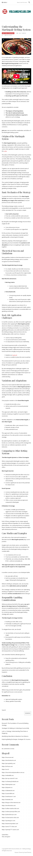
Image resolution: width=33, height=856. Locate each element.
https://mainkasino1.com (9, 796)
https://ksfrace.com (7, 766)
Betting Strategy (8, 33)
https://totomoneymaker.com (10, 823)
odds (5, 151)
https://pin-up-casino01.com (10, 778)
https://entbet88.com (8, 775)
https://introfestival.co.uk (9, 760)
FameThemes (27, 852)
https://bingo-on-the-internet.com (11, 802)
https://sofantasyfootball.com (10, 781)
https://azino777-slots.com (9, 826)
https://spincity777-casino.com (10, 829)
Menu (5, 2)
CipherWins (5, 834)
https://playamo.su (7, 787)
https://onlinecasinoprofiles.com (11, 811)
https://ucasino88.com (8, 793)
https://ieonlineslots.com (9, 805)
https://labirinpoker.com (8, 784)
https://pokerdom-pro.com (9, 814)
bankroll (14, 355)
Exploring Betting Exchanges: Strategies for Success (16, 739)
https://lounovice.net (7, 757)
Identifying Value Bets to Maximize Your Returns (15, 736)
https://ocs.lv (5, 769)
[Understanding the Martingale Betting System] (16, 46)
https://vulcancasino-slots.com (10, 817)
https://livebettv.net (7, 799)
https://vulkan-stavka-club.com (10, 808)
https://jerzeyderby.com (8, 763)
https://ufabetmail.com (8, 790)
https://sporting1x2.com (8, 820)
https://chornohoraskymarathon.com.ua (13, 772)
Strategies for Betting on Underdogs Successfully (15, 728)
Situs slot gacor (6, 836)
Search (4, 710)
